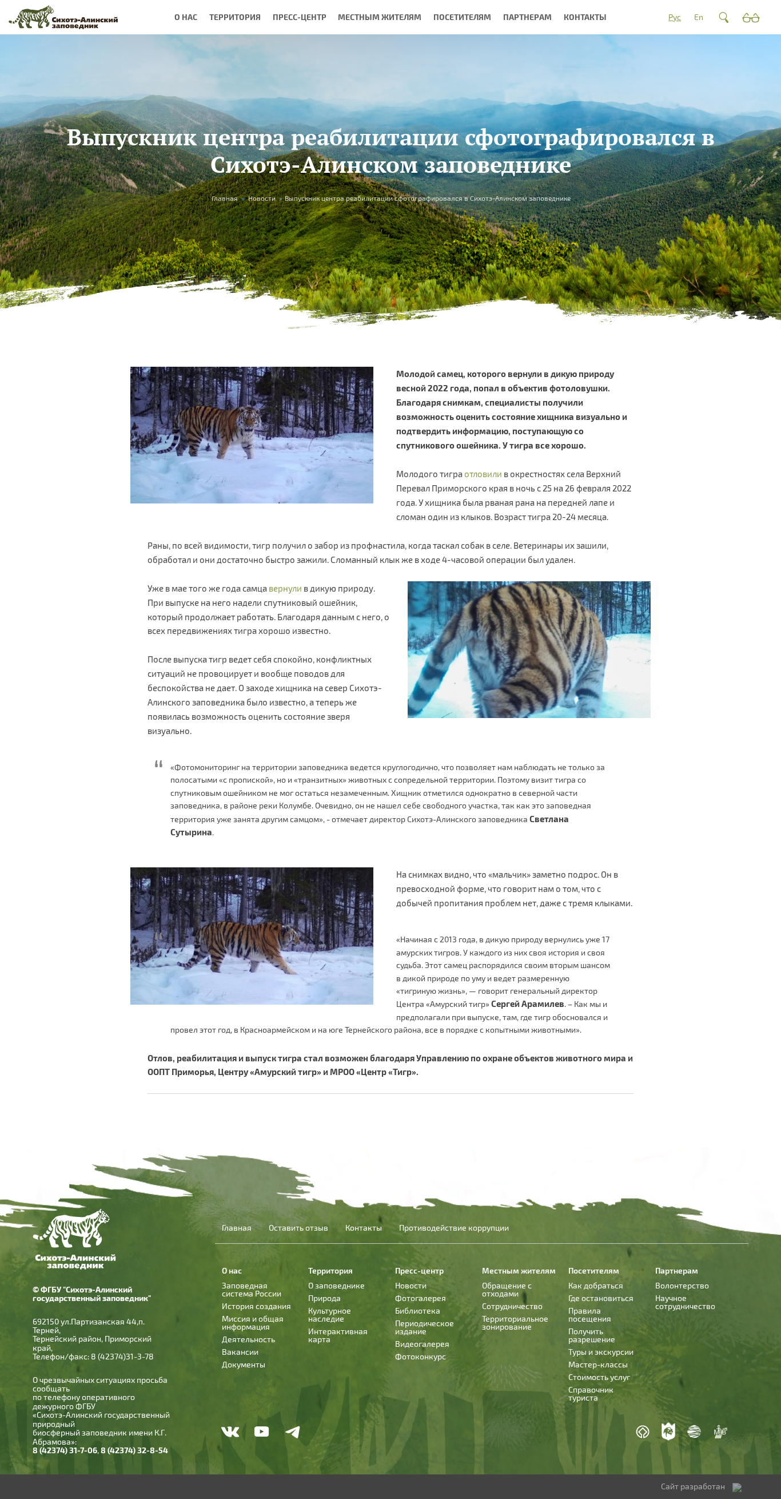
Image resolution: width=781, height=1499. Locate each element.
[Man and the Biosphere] (720, 1432)
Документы (243, 1364)
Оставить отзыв (298, 1228)
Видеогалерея (422, 1344)
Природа (324, 1298)
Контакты (585, 17)
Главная (225, 198)
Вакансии (240, 1352)
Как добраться (595, 1285)
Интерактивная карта (338, 1335)
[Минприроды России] (694, 1432)
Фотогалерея (420, 1298)
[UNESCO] (643, 1431)
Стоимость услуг (599, 1377)
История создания (256, 1306)
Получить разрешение (591, 1335)
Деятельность (248, 1339)
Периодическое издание (424, 1327)
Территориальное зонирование (515, 1322)
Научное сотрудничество (685, 1302)
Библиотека (417, 1310)
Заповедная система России (251, 1289)
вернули (286, 588)
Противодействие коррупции (454, 1228)
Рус (674, 17)
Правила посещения (589, 1314)
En (698, 17)
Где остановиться (600, 1298)
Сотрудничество (512, 1306)
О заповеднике (336, 1285)
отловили (484, 474)
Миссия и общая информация (253, 1322)
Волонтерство (682, 1285)
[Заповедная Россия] (668, 1431)
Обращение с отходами (507, 1289)
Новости (262, 198)
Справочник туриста (590, 1393)
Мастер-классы (598, 1364)
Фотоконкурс (420, 1356)
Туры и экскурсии (600, 1352)
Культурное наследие (329, 1314)
